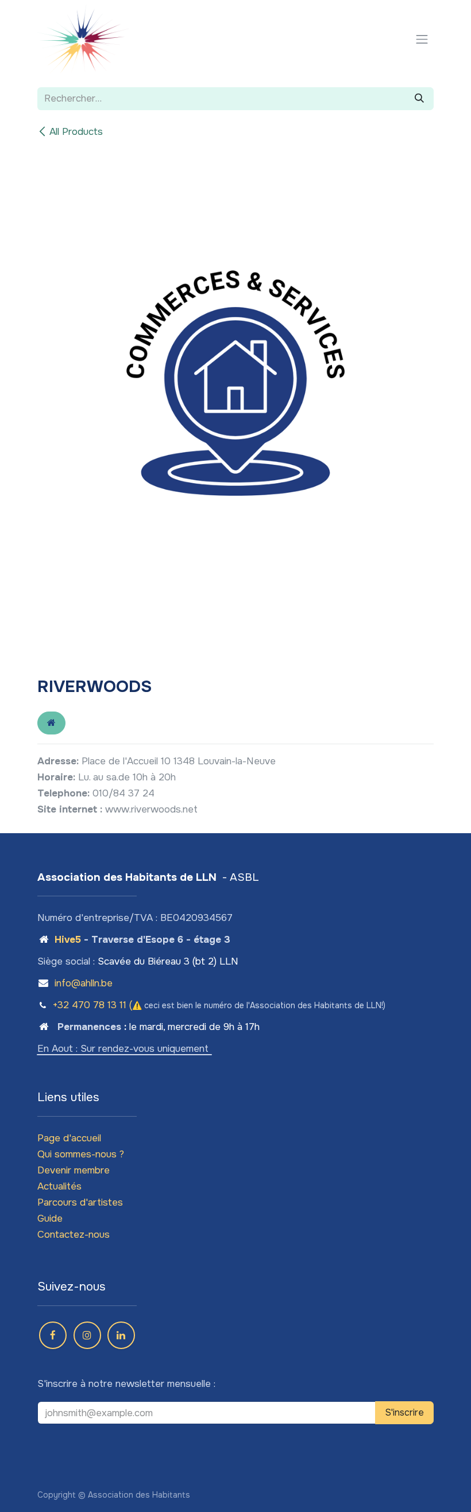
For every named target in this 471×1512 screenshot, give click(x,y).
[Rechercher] (419, 98)
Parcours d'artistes (80, 1202)
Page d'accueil (69, 1138)
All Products (76, 132)
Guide (50, 1218)
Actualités (59, 1186)
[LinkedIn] (121, 1335)
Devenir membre (73, 1170)
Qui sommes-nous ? (80, 1154)
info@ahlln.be (84, 983)
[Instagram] (87, 1335)
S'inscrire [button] (404, 1412)
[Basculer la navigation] (422, 39)
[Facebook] (53, 1335)
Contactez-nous (73, 1235)
